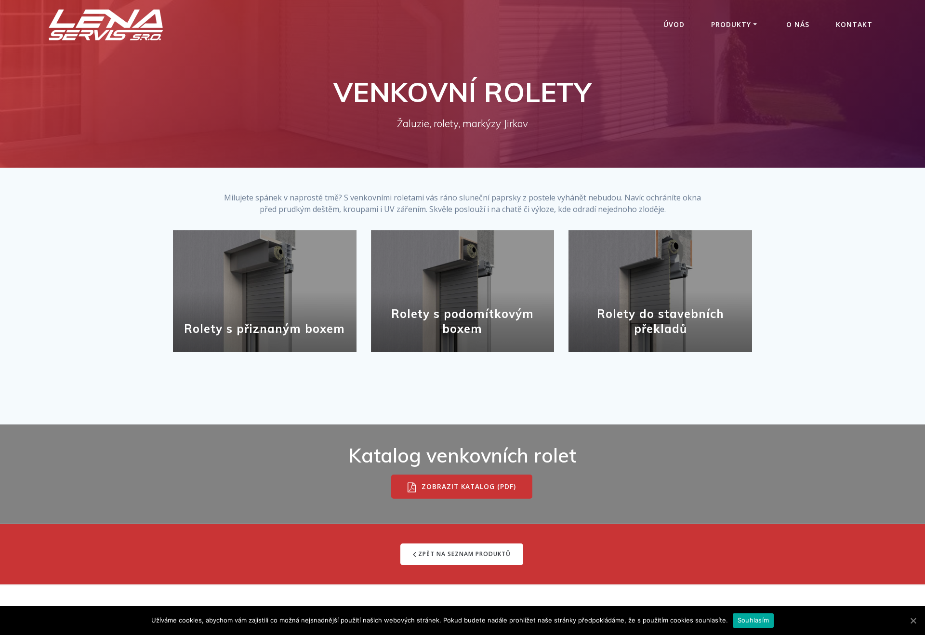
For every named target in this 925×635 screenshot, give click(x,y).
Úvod (674, 24)
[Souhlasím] (913, 620)
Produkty (731, 24)
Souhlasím (753, 620)
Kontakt (854, 24)
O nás (797, 24)
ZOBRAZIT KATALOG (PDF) (467, 486)
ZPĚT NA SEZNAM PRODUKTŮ (464, 554)
